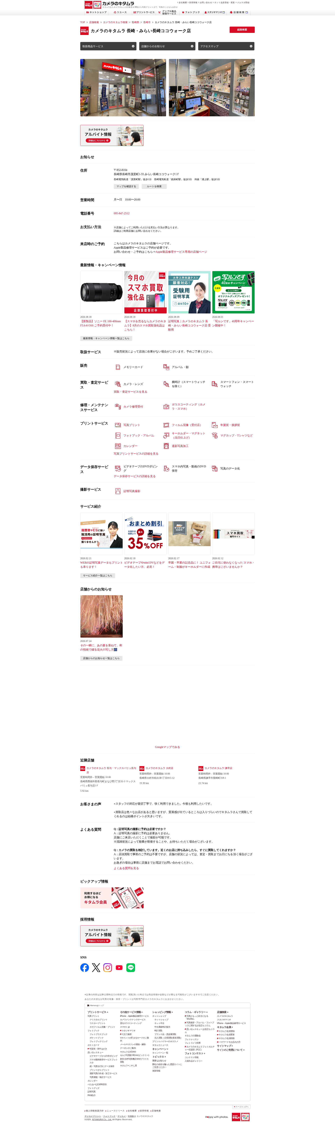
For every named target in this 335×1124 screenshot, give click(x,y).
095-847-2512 (121, 213)
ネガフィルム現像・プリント (102, 1027)
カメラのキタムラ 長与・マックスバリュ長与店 (111, 770)
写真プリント (93, 1016)
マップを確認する (126, 186)
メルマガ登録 (243, 2)
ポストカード (93, 1045)
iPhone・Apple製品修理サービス (134, 1016)
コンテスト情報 (192, 1057)
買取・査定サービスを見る (130, 391)
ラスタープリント (97, 1023)
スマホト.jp (125, 1027)
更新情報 (156, 1071)
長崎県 (135, 22)
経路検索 (242, 29)
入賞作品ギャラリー (194, 1061)
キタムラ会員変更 (226, 1034)
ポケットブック (96, 1038)
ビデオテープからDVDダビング (103, 1056)
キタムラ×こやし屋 (128, 1065)
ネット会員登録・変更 (224, 2)
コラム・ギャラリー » (196, 1012)
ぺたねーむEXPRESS (97, 1084)
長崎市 (147, 22)
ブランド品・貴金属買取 (165, 1034)
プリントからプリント (99, 1070)
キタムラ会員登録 (226, 1031)
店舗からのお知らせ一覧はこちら (101, 658)
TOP (82, 22)
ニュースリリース (116, 1110)
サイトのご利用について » (230, 1049)
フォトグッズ (93, 1088)
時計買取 (158, 1030)
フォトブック (93, 1030)
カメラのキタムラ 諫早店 (218, 768)
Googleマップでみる (167, 746)
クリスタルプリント (98, 1019)
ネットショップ (159, 1016)
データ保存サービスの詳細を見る (135, 476)
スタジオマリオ (129, 1030)
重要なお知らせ (159, 1060)
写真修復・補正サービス (100, 1077)
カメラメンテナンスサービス (133, 1019)
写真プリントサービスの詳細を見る (136, 453)
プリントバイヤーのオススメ (165, 1041)
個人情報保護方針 (95, 1110)
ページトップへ (242, 1107)
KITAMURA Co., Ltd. (102, 1119)
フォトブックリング (98, 1041)
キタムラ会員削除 (226, 1038)
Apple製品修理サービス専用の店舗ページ (181, 251)
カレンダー (92, 1081)
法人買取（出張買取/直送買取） (168, 1038)
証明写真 (91, 1091)
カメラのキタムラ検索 (115, 22)
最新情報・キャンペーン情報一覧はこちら (106, 338)
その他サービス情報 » (131, 1012)
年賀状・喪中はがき (98, 1049)
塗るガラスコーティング (131, 1023)
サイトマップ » (225, 1045)
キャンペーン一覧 (160, 1053)
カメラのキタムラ (225, 1016)
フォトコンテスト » (195, 1053)
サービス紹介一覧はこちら (97, 575)
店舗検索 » (222, 1012)
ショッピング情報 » (162, 1012)
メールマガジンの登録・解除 (133, 1044)
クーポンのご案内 (128, 1048)
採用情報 (193, 2)
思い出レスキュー (95, 1052)
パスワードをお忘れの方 (229, 1042)
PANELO (91, 1095)
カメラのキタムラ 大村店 (159, 768)
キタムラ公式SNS (128, 1052)
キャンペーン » (160, 1049)
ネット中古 (159, 1023)
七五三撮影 (127, 1034)
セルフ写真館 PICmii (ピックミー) (134, 1055)
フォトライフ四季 (192, 1043)
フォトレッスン (192, 1039)
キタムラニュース (160, 1045)
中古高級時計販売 (162, 1027)
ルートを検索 (154, 186)
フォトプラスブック (98, 1034)
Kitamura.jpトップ (97, 1005)
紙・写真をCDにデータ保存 (102, 1066)
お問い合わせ (206, 2)
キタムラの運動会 (192, 1035)
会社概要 (183, 2)
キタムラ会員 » (225, 1027)
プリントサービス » (98, 1012)
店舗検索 (94, 22)
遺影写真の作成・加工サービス (103, 1073)
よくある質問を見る (126, 868)
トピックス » (159, 1056)
